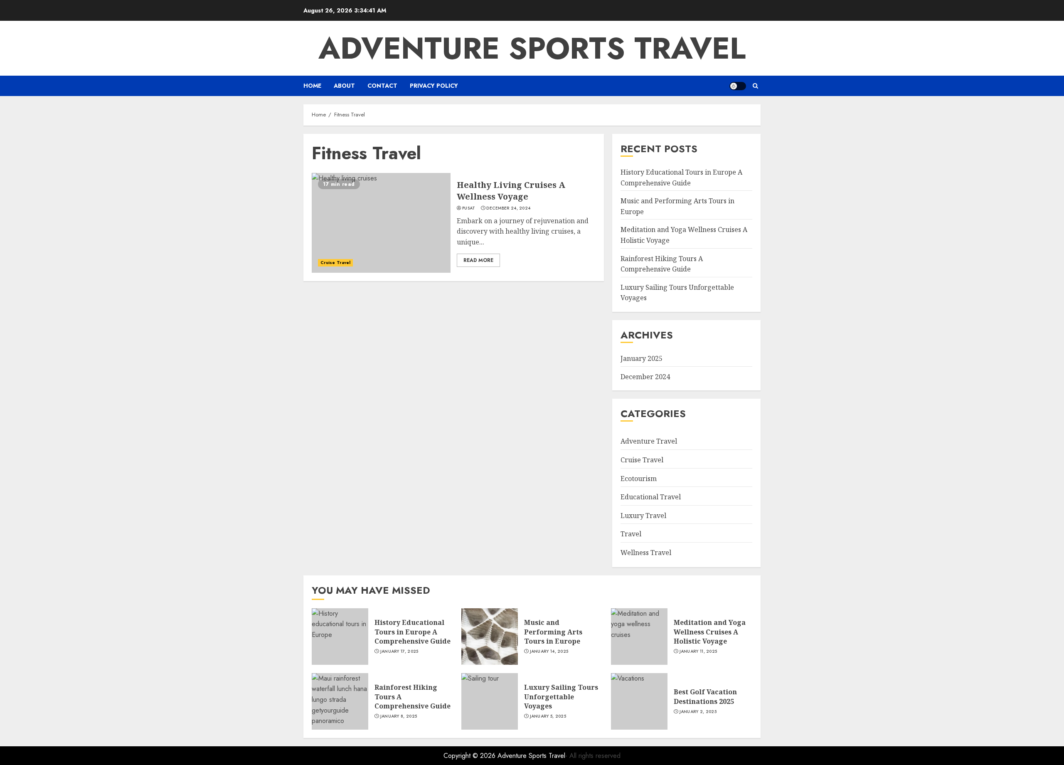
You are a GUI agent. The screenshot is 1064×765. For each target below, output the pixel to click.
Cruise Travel (335, 262)
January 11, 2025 (698, 651)
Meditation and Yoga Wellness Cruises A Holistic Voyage (710, 632)
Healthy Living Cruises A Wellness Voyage (511, 190)
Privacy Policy (434, 85)
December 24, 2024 (508, 208)
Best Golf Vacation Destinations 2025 (705, 696)
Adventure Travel (649, 441)
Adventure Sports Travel (532, 48)
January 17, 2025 (399, 651)
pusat (468, 208)
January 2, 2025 (698, 712)
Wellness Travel (646, 552)
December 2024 (645, 376)
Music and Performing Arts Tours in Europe (553, 632)
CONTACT (382, 85)
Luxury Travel (643, 515)
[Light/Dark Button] (737, 86)
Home (312, 85)
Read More (478, 260)
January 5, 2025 (548, 716)
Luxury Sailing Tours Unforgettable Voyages (561, 697)
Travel (631, 533)
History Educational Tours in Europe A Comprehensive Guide (412, 632)
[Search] (755, 86)
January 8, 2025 (398, 716)
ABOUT (344, 85)
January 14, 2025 (549, 651)
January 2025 (642, 358)
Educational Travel (651, 496)
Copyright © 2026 (470, 755)
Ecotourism (639, 478)
